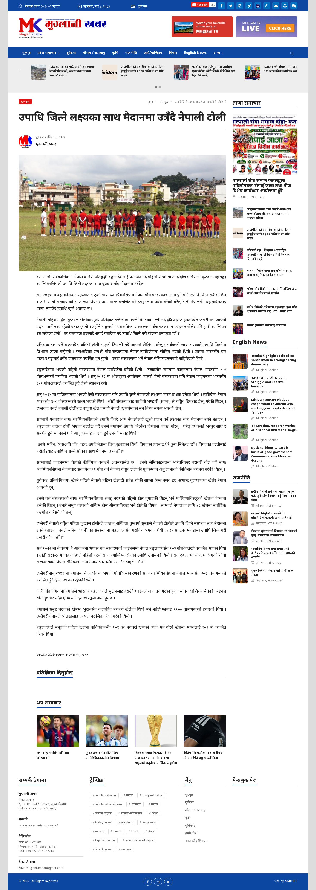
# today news (101, 822)
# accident (125, 822)
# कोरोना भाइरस (102, 813)
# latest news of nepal (137, 840)
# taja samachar (103, 840)
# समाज (153, 804)
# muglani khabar (104, 795)
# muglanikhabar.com (107, 804)
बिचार (173, 52)
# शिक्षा (153, 813)
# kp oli (134, 831)
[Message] (248, 5)
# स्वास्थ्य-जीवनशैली (130, 813)
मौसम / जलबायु (94, 52)
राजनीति (131, 52)
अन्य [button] (217, 52)
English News (195, 52)
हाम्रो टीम (190, 833)
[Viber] (257, 5)
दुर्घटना (71, 52)
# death (116, 831)
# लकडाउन (125, 849)
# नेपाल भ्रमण (148, 822)
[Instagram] (239, 5)
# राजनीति (135, 804)
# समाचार (98, 831)
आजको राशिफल (196, 840)
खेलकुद (164, 102)
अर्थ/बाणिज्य (153, 52)
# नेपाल (150, 831)
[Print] (284, 5)
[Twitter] (230, 5)
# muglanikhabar (151, 795)
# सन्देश (128, 795)
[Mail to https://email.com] (275, 5)
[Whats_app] (266, 5)
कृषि (115, 52)
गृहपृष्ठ (26, 52)
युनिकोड (190, 825)
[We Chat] (293, 5)
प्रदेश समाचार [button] (47, 52)
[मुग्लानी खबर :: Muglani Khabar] (63, 29)
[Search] (292, 52)
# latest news (101, 849)
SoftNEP (291, 881)
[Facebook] (221, 5)
